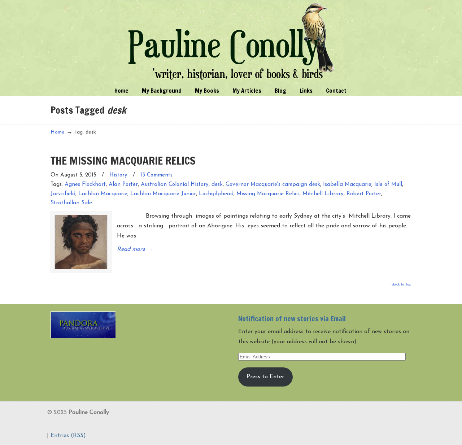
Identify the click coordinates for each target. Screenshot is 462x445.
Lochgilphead (216, 194)
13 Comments (156, 175)
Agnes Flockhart (85, 184)
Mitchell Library (323, 194)
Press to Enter (265, 377)
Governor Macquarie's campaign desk (273, 184)
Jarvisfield (63, 194)
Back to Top (401, 284)
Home (58, 132)
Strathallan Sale (71, 203)
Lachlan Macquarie (102, 194)
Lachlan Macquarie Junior (163, 194)
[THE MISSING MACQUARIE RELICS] (81, 242)
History (118, 175)
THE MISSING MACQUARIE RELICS (123, 160)
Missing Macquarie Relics (268, 194)
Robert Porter (363, 194)
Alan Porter (123, 184)
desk (217, 184)
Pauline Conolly (231, 42)
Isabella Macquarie (347, 184)
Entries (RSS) (68, 436)
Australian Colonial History (175, 184)
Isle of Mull (388, 184)
